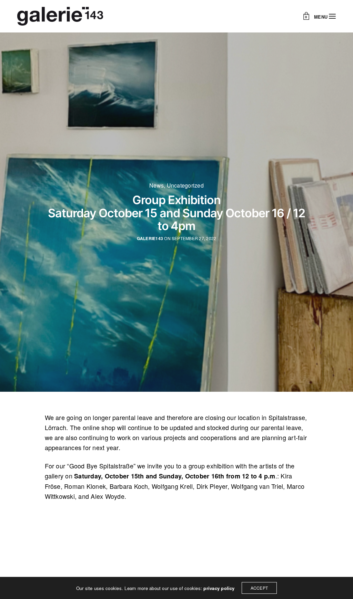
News (156, 185)
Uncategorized (185, 185)
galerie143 (150, 238)
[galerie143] (60, 16)
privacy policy (218, 588)
